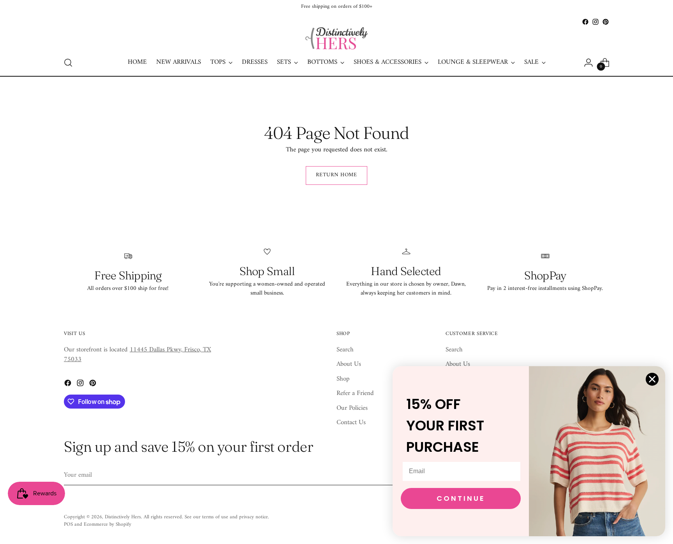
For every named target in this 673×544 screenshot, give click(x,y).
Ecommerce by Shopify (107, 524)
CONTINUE (461, 498)
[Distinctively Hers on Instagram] (595, 21)
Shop (342, 379)
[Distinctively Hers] (336, 38)
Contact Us (351, 422)
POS (68, 524)
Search (345, 350)
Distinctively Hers (123, 516)
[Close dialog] (652, 379)
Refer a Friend (355, 393)
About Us (348, 364)
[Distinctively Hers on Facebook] (585, 21)
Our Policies (352, 408)
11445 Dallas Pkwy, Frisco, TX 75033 (137, 355)
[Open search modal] (68, 62)
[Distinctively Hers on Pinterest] (605, 21)
